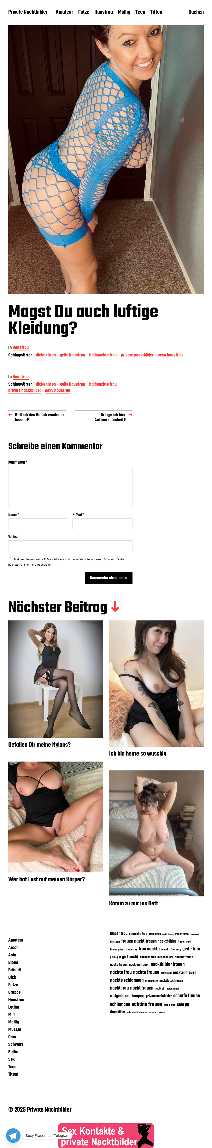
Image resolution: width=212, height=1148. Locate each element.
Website (14, 536)
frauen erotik (182, 934)
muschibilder (165, 957)
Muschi (14, 1029)
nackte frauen (146, 972)
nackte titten (151, 981)
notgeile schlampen (127, 995)
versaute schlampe (156, 1012)
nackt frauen (141, 988)
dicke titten (46, 355)
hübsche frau (148, 957)
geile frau (191, 949)
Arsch (13, 947)
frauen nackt (133, 941)
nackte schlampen (127, 980)
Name (13, 514)
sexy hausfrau (170, 355)
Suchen (196, 12)
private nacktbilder (137, 355)
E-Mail (78, 514)
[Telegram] (13, 1135)
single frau (170, 1005)
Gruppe (14, 992)
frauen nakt (184, 941)
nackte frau (121, 972)
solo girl (183, 1004)
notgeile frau (173, 989)
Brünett (15, 970)
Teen (140, 12)
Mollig (124, 12)
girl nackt (130, 956)
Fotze (83, 12)
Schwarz (15, 1044)
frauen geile (115, 942)
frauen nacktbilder (161, 941)
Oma (12, 1037)
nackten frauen (184, 973)
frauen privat (117, 950)
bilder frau (119, 933)
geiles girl (115, 957)
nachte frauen (184, 957)
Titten (156, 12)
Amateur (64, 12)
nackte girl (166, 973)
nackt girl (160, 988)
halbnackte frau (103, 355)
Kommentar (18, 462)
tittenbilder (117, 1012)
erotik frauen (167, 934)
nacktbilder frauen (168, 964)
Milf (11, 1014)
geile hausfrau (72, 355)
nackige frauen (139, 965)
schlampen (120, 1004)
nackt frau (119, 988)
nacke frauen (119, 965)
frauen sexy (131, 950)
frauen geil (194, 934)
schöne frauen (147, 1004)
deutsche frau (138, 934)
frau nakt (164, 949)
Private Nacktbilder (27, 12)
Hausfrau (103, 12)
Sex (11, 1059)
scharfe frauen (186, 996)
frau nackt (148, 949)
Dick (12, 977)
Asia (12, 955)
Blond (13, 962)
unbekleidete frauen (137, 1012)
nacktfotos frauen (171, 981)
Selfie (13, 1052)
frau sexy (176, 950)
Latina (13, 1007)
